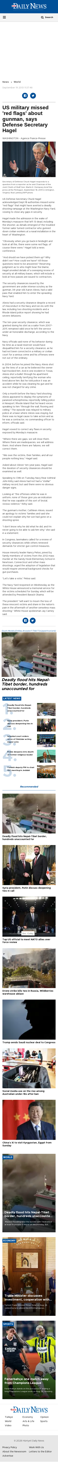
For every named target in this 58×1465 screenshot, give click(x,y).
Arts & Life (28, 1421)
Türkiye (9, 1417)
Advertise (7, 1456)
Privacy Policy (9, 1447)
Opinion (44, 1417)
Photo (26, 1425)
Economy (28, 1417)
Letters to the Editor (40, 1452)
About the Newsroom (14, 1452)
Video (8, 1425)
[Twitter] (33, 96)
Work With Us (36, 1447)
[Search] (42, 17)
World (17, 82)
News (5, 82)
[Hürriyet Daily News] (29, 7)
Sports (44, 1421)
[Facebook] (25, 96)
